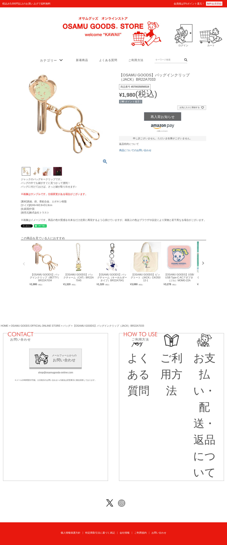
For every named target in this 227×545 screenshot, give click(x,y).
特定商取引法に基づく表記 (100, 532)
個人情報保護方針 (70, 532)
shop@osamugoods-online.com (55, 372)
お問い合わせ (158, 532)
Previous (24, 264)
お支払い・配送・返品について (204, 415)
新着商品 (82, 60)
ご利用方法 (135, 60)
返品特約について (129, 144)
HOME (4, 325)
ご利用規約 (140, 532)
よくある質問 (108, 60)
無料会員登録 (214, 3)
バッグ (66, 325)
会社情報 (125, 532)
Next (203, 263)
